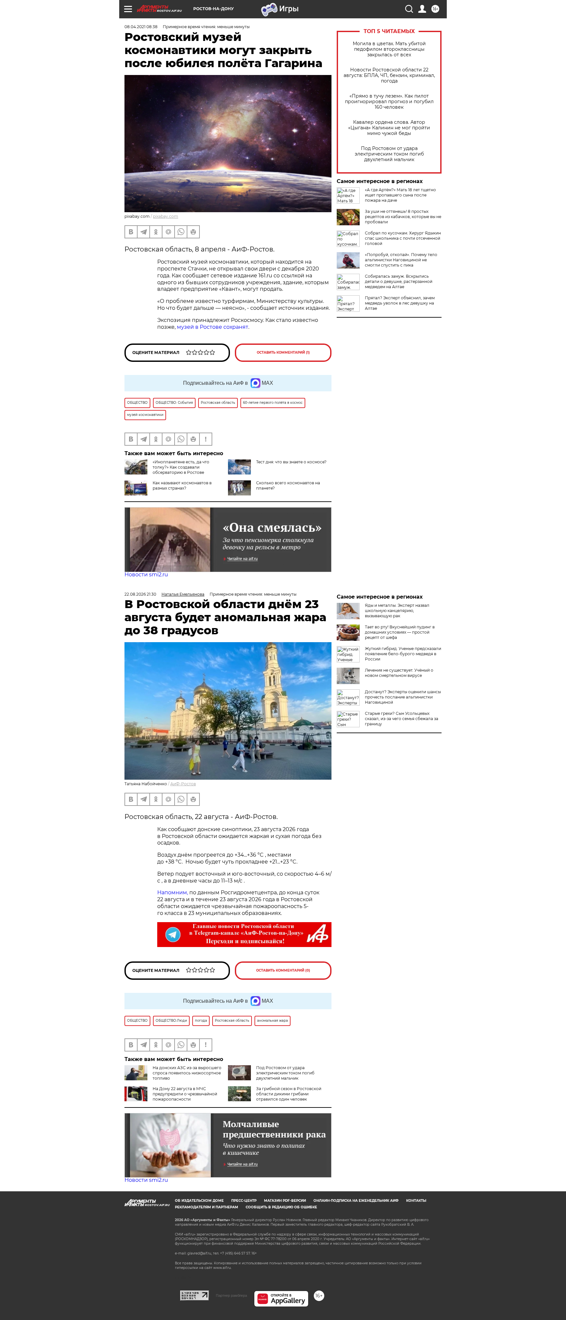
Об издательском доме (199, 1201)
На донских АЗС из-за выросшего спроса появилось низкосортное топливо (187, 1073)
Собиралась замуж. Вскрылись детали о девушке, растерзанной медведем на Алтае (398, 281)
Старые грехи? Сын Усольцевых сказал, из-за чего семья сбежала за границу (401, 718)
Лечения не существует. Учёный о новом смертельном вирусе (399, 673)
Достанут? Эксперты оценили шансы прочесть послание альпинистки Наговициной (403, 697)
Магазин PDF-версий (285, 1201)
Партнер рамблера (231, 1295)
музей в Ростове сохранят (212, 327)
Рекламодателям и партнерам (206, 1207)
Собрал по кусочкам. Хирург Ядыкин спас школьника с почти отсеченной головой (403, 238)
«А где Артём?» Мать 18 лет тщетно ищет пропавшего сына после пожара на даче (400, 195)
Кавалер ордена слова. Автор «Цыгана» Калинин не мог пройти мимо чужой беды (389, 128)
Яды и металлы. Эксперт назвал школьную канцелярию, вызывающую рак (397, 610)
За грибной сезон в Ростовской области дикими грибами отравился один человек (288, 1094)
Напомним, (172, 892)
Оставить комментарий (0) (283, 970)
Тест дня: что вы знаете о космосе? (291, 461)
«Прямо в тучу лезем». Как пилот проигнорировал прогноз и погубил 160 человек (389, 101)
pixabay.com (165, 216)
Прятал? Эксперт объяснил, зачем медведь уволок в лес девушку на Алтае (400, 303)
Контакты (416, 1201)
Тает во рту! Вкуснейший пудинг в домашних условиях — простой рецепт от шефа (400, 632)
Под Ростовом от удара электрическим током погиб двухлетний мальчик (389, 154)
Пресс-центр (243, 1201)
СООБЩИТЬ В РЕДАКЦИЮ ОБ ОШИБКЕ (281, 1207)
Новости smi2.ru (146, 574)
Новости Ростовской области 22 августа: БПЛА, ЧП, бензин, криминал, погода (389, 75)
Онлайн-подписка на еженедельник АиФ (356, 1201)
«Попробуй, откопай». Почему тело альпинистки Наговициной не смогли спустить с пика (401, 260)
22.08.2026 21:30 (140, 594)
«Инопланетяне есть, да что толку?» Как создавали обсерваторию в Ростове (181, 467)
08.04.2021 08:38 (141, 26)
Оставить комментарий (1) (283, 352)
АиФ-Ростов (183, 783)
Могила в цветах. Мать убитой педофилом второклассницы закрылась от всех (389, 49)
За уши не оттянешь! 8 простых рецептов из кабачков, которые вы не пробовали (403, 216)
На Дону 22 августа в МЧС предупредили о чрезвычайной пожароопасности (185, 1094)
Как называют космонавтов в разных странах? (182, 485)
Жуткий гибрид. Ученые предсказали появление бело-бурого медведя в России (403, 653)
